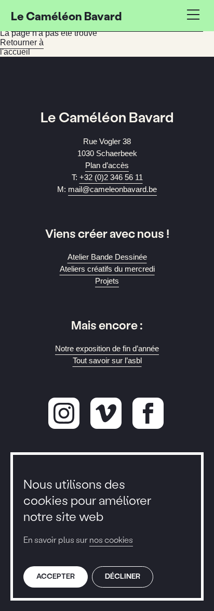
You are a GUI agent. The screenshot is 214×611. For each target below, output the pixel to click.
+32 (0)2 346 (111, 177)
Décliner (122, 576)
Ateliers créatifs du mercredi (107, 268)
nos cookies (111, 539)
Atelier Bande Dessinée (107, 256)
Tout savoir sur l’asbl (107, 360)
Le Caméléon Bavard (66, 15)
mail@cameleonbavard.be (112, 189)
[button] (193, 16)
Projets (107, 280)
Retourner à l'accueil (22, 47)
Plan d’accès (107, 165)
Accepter (55, 576)
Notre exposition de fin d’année (107, 348)
